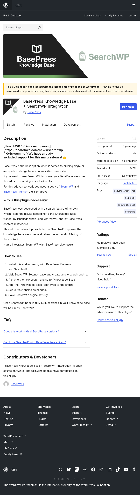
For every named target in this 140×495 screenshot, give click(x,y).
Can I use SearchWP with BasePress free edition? (34, 342)
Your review (104, 254)
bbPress (10, 448)
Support (132, 124)
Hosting (8, 419)
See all (132, 254)
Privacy (8, 425)
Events (110, 412)
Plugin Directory (12, 15)
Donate (112, 419)
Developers (79, 419)
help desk (130, 198)
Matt (8, 442)
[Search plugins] (39, 27)
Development (72, 124)
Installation (49, 124)
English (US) (130, 183)
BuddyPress (12, 454)
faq (133, 191)
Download (128, 106)
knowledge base (126, 205)
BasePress (34, 112)
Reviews (29, 124)
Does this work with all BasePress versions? (31, 331)
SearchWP (66, 186)
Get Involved (114, 406)
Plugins (42, 419)
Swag (111, 425)
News (7, 412)
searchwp (130, 211)
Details (11, 124)
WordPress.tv (82, 425)
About (7, 406)
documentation (121, 191)
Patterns (43, 425)
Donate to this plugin (110, 320)
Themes (43, 412)
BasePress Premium (15, 191)
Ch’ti (14, 469)
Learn (75, 406)
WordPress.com (15, 436)
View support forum (109, 287)
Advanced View (106, 221)
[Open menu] (134, 5)
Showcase (44, 406)
